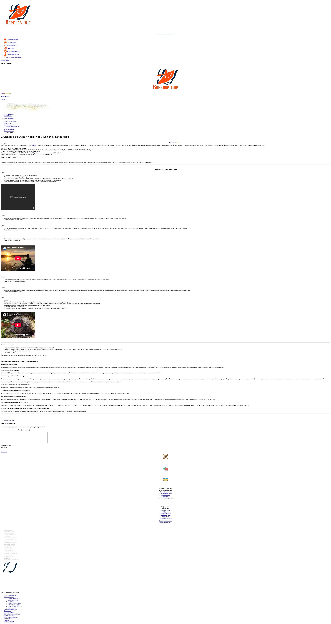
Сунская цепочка (8, 548)
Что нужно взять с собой (166, 493)
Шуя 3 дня (7, 558)
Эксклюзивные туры (13, 54)
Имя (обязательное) (24, 430)
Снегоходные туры (12, 39)
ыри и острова (167, 518)
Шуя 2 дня (7, 536)
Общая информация (10, 595)
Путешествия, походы (165, 513)
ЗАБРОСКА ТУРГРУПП (165, 484)
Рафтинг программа (9, 551)
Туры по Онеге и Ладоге (14, 57)
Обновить (4, 447)
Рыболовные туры (12, 45)
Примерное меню (166, 495)
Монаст (161, 518)
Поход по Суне (8, 530)
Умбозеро (34, 145)
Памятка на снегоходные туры (166, 498)
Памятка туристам (9, 615)
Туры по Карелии (9, 129)
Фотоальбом (7, 618)
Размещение (7, 123)
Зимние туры (11, 608)
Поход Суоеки (8, 547)
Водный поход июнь (9, 555)
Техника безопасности (165, 491)
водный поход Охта (8, 541)
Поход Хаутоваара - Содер (10, 539)
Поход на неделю (8, 550)
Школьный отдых (9, 125)
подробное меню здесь (46, 347)
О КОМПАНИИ (9, 114)
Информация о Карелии (11, 617)
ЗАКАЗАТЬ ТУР (6, 60)
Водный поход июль (9, 534)
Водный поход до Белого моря (11, 559)
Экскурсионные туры (10, 121)
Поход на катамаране (9, 533)
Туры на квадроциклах (14, 51)
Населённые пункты (165, 515)
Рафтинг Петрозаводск (10, 553)
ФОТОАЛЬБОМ (165, 474)
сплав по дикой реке (9, 545)
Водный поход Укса (9, 531)
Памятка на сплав (166, 496)
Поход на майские (9, 556)
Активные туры (9, 131)
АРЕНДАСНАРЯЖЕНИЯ (165, 463)
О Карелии (165, 512)
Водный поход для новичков (10, 542)
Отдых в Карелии (166, 510)
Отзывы (6, 620)
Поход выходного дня (9, 544)
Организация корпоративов (12, 126)
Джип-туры (10, 48)
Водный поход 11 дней (10, 537)
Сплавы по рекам (12, 42)
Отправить (4, 452)
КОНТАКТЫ (8, 116)
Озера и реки (165, 516)
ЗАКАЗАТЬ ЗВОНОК (7, 118)
